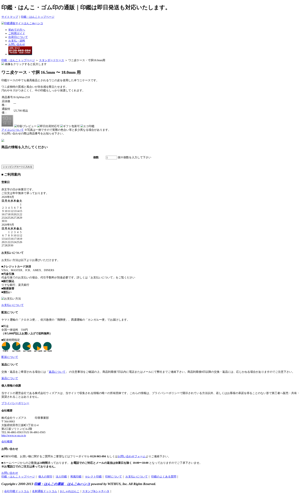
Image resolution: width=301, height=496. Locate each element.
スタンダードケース (51, 60)
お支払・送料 (16, 40)
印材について (113, 476)
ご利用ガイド (16, 33)
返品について (57, 371)
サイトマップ (9, 16)
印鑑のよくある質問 (163, 476)
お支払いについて (12, 305)
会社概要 (7, 441)
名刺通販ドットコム (44, 491)
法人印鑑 (61, 476)
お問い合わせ (16, 44)
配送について (9, 356)
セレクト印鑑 (93, 476)
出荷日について (18, 37)
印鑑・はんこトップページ (37, 16)
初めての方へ (16, 29)
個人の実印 (45, 476)
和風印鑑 (76, 476)
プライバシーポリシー (15, 403)
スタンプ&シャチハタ (95, 491)
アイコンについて (12, 129)
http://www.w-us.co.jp (13, 435)
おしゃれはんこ (69, 491)
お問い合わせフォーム (132, 456)
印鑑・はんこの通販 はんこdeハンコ (62, 484)
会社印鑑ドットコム (16, 491)
